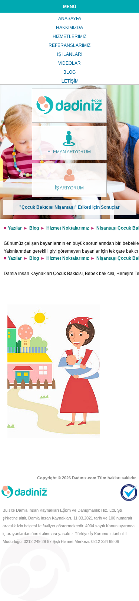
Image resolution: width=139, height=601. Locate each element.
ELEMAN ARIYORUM (69, 151)
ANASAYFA (69, 18)
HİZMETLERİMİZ (69, 36)
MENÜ (69, 6)
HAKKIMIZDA (69, 27)
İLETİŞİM (69, 81)
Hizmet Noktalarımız (67, 228)
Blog (34, 228)
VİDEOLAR (69, 63)
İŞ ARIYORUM (69, 188)
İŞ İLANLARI (69, 54)
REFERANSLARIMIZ (69, 45)
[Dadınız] (69, 106)
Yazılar (15, 228)
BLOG (69, 72)
